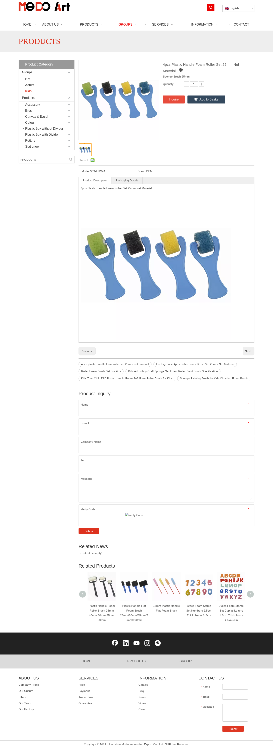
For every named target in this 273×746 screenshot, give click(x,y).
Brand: (142, 171)
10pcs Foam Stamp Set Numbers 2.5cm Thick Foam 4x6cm (198, 610)
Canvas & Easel (36, 116)
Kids (28, 91)
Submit (89, 531)
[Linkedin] (126, 643)
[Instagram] (147, 643)
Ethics (22, 697)
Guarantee (85, 703)
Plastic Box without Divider (44, 128)
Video (142, 703)
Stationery (32, 146)
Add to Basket (209, 99)
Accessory (32, 104)
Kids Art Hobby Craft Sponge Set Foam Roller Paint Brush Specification (173, 371)
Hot (27, 79)
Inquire (174, 99)
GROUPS (186, 661)
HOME (86, 661)
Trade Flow (86, 697)
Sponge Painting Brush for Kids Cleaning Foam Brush (214, 378)
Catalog (143, 684)
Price (82, 684)
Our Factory (26, 709)
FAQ (141, 690)
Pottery (30, 140)
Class (141, 709)
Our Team (25, 703)
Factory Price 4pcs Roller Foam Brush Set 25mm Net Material (195, 364)
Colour (30, 122)
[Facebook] (115, 643)
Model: (86, 171)
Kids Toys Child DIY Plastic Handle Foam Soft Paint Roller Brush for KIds (127, 378)
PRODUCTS (136, 661)
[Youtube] (136, 643)
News (141, 697)
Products (28, 97)
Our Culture (26, 690)
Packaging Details (127, 180)
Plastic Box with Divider (42, 134)
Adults (29, 85)
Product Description (95, 180)
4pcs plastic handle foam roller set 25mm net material (115, 364)
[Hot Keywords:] (210, 7)
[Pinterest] (158, 643)
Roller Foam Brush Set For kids (101, 371)
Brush (29, 110)
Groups (27, 72)
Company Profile (29, 684)
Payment (84, 690)
